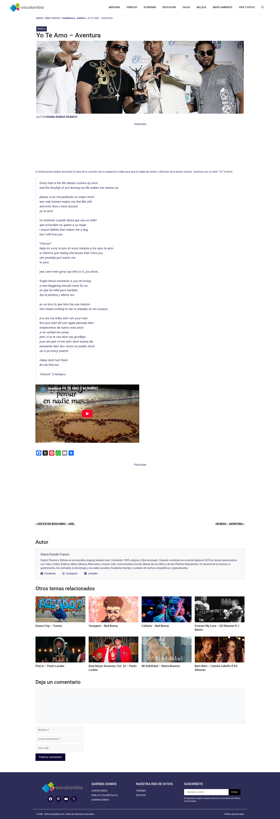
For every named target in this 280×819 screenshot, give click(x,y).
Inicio (39, 18)
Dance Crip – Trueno (48, 625)
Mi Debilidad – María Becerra (161, 666)
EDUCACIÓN (169, 7)
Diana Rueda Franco (61, 117)
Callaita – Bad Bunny (155, 625)
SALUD (186, 7)
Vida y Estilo (52, 18)
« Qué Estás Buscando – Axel (55, 523)
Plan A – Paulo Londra (49, 666)
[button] (262, 7)
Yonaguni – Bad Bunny (103, 625)
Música (81, 18)
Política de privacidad (234, 814)
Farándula (68, 18)
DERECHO (132, 7)
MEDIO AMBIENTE (222, 7)
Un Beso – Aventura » (230, 523)
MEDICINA (114, 7)
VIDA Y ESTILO (247, 7)
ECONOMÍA (150, 7)
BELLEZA (201, 7)
